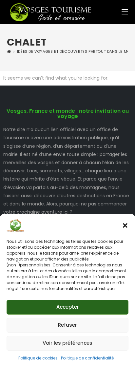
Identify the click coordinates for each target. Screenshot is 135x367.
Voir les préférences (67, 342)
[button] (125, 225)
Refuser (67, 324)
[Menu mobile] (125, 12)
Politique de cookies (38, 358)
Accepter (67, 306)
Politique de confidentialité (87, 358)
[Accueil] (9, 51)
